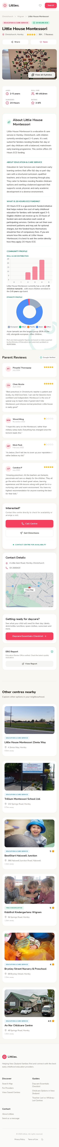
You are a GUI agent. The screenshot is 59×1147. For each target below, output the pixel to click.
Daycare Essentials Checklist (27, 636)
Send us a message (10, 1118)
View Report (31, 663)
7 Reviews (48, 34)
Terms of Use (33, 1139)
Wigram (20, 16)
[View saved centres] (40, 5)
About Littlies (8, 1114)
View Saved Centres (11, 1092)
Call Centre (31, 523)
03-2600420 (14, 568)
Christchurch (7, 16)
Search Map (7, 1083)
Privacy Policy (20, 1139)
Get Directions (31, 533)
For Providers (8, 1088)
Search (51, 5)
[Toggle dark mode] (42, 1139)
